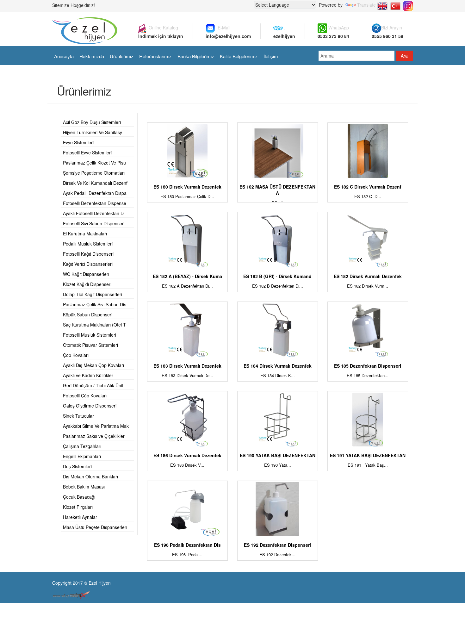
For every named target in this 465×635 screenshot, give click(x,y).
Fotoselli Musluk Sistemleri (89, 335)
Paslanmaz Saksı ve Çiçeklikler (94, 436)
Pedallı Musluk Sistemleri (88, 243)
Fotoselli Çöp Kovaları (85, 395)
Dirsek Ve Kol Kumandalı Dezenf (95, 183)
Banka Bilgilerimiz (195, 56)
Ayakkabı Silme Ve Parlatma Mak (96, 426)
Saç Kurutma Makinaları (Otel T (94, 324)
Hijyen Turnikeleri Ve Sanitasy (92, 132)
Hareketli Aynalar (80, 517)
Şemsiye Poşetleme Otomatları (94, 173)
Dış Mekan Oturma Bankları (90, 476)
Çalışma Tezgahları (82, 446)
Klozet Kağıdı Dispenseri (87, 284)
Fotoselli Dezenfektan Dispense (94, 203)
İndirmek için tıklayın (160, 36)
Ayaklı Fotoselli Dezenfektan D (93, 213)
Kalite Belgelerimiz (239, 56)
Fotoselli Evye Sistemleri (87, 152)
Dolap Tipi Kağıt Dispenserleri (92, 294)
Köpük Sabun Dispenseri (87, 314)
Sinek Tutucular (78, 416)
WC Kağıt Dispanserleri (86, 274)
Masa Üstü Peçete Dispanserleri (95, 527)
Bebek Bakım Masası (84, 486)
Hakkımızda (91, 56)
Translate (366, 5)
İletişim (271, 56)
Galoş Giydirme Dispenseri (89, 405)
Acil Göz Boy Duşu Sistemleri (92, 122)
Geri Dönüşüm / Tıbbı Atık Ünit (93, 385)
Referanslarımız (155, 56)
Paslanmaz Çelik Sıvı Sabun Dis (94, 304)
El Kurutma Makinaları (85, 233)
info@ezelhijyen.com (228, 36)
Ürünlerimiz (121, 56)
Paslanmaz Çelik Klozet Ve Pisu (94, 162)
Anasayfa (64, 56)
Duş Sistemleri (77, 466)
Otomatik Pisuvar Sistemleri (90, 345)
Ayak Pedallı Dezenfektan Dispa (95, 193)
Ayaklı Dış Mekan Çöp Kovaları (93, 365)
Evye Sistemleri (78, 142)
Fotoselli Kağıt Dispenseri (88, 254)
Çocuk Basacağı (79, 497)
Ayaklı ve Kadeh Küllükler (88, 375)
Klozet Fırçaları (78, 507)
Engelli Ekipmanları (82, 456)
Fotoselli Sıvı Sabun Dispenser (93, 223)
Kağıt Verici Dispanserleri (88, 264)
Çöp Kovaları (76, 355)
